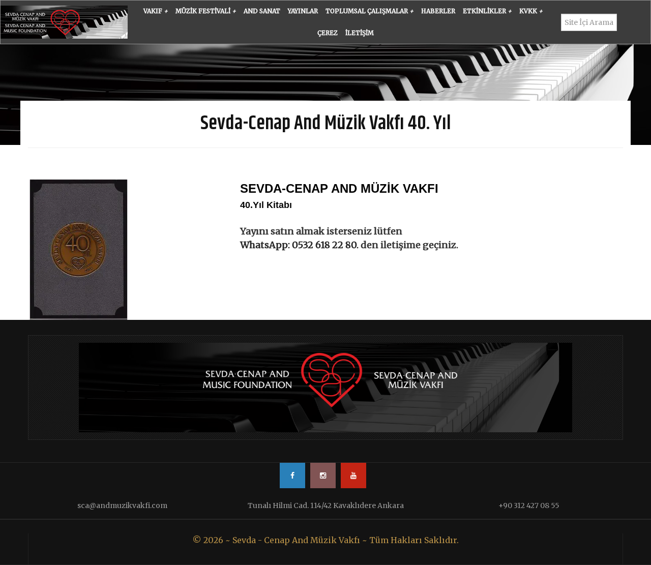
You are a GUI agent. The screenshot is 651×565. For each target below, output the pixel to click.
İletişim (359, 33)
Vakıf (155, 11)
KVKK (531, 11)
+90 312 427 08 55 (528, 505)
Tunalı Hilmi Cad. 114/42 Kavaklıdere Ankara (326, 505)
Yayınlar (303, 11)
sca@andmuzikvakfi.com (122, 505)
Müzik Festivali (205, 11)
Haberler (438, 11)
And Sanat (262, 11)
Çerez (327, 33)
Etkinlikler (487, 11)
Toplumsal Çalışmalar (369, 11)
